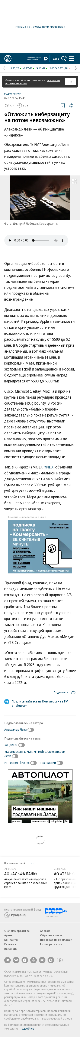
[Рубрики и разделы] (71, 58)
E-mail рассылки (51, 944)
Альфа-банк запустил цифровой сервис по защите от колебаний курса (25, 883)
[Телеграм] (7, 960)
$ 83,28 (14, 68)
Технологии (48, 762)
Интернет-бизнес (16, 762)
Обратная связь (51, 935)
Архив (8, 935)
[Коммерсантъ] (8, 58)
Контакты (11, 940)
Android (45, 931)
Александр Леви (15, 729)
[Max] (51, 960)
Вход (56, 58)
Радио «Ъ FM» (12, 93)
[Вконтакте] (16, 960)
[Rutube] (42, 960)
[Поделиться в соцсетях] (71, 105)
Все (32, 863)
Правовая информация (56, 940)
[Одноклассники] (33, 960)
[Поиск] (64, 58)
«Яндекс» (10, 745)
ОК (70, 82)
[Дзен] (25, 960)
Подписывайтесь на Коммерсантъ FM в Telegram (40, 703)
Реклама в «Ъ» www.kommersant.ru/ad (40, 27)
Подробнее (27, 1028)
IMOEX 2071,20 (58, 68)
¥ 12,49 (40, 68)
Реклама (10, 944)
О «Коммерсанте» (17, 931)
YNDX (48, 467)
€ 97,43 (27, 68)
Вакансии (10, 949)
